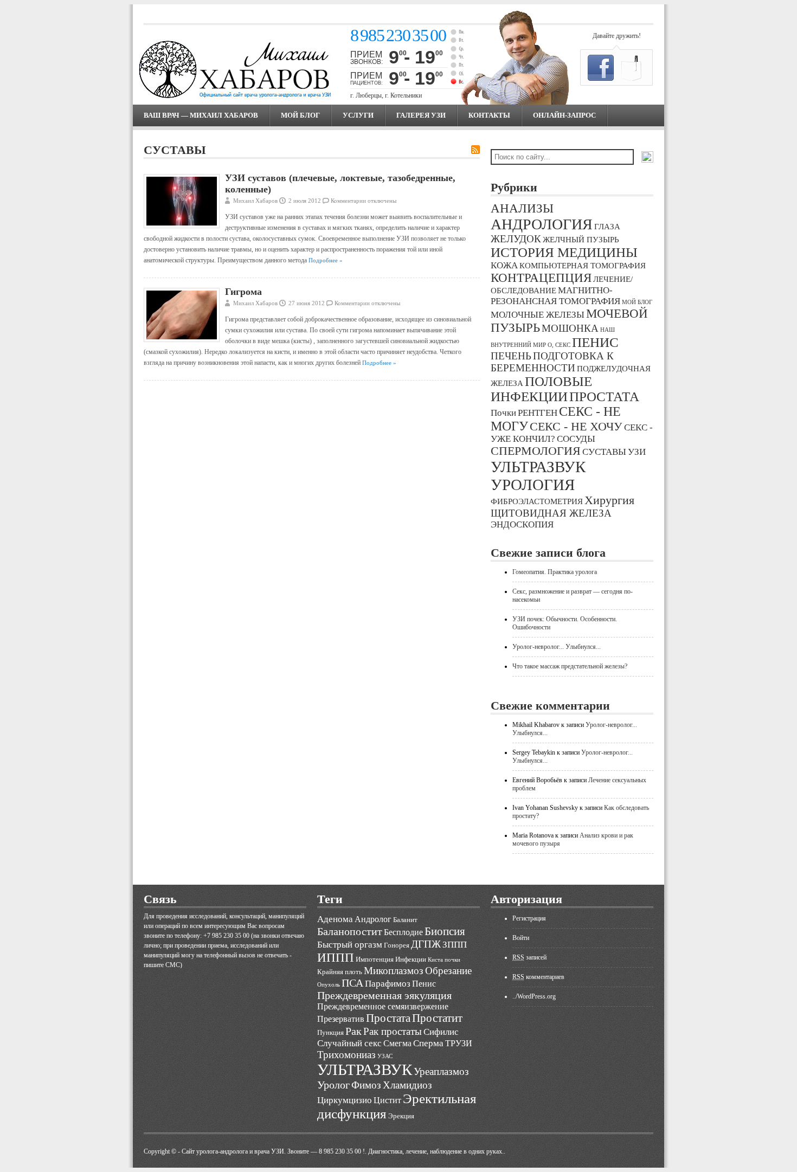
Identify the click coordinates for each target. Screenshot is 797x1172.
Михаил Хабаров (255, 200)
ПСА (352, 983)
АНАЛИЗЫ (522, 208)
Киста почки (444, 960)
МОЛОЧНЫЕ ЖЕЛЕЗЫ (537, 315)
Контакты (489, 115)
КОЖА (504, 265)
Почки (503, 413)
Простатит (437, 1018)
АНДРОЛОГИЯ (542, 224)
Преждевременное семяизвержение (382, 1006)
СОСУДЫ (576, 439)
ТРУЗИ (458, 1043)
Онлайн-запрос (564, 115)
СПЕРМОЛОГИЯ (536, 451)
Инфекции (410, 959)
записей (529, 957)
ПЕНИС (595, 342)
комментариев (538, 977)
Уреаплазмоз (441, 1071)
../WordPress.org (534, 996)
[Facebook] (601, 68)
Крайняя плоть (339, 972)
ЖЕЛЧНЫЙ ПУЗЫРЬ (581, 239)
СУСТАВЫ (604, 452)
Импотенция (375, 959)
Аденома (335, 918)
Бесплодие (403, 932)
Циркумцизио (344, 1099)
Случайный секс (349, 1043)
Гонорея (396, 945)
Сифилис (441, 1031)
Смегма (397, 1043)
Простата (388, 1018)
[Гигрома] (182, 340)
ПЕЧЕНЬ (511, 356)
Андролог (373, 919)
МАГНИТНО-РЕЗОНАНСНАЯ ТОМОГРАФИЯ (555, 295)
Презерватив (340, 1018)
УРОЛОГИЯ (533, 484)
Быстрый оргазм (349, 944)
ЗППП (454, 944)
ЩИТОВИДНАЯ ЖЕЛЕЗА (551, 513)
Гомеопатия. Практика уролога (554, 572)
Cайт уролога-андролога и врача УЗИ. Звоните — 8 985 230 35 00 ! (273, 1151)
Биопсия (445, 931)
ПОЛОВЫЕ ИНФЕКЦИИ (541, 389)
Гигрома (243, 291)
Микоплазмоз (393, 970)
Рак (353, 1031)
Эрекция (401, 1116)
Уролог (333, 1085)
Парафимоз (387, 983)
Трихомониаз (346, 1054)
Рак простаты (392, 1031)
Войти (520, 938)
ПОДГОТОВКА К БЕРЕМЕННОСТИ (552, 362)
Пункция (330, 1032)
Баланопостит (349, 931)
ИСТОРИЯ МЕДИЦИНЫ (564, 252)
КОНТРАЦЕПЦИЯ (541, 278)
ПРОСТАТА (604, 396)
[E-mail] (632, 68)
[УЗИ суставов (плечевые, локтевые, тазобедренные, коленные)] (182, 226)
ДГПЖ (426, 944)
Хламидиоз (407, 1085)
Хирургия (609, 500)
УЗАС (385, 1056)
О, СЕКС (559, 345)
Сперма (428, 1043)
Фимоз (366, 1085)
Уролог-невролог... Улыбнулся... (556, 647)
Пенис (424, 983)
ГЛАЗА (607, 226)
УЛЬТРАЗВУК (538, 466)
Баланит (405, 920)
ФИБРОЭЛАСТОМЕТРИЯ (537, 501)
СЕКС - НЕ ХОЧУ (576, 426)
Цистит (387, 1100)
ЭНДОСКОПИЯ (522, 524)
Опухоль (328, 985)
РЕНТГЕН (537, 413)
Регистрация (529, 918)
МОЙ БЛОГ (300, 115)
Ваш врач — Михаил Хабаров (201, 115)
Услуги (358, 115)
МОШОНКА (570, 328)
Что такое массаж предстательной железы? (569, 666)
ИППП (335, 957)
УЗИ (637, 452)
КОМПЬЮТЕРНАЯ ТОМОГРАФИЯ (582, 265)
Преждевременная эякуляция (384, 995)
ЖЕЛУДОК (516, 238)
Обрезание (448, 970)
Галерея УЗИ (421, 115)
